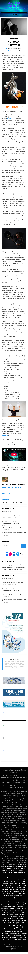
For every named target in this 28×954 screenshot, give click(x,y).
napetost (8, 469)
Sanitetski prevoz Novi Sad (12, 812)
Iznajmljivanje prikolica (18, 845)
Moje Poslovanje (18, 775)
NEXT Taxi (14, 826)
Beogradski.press (14, 948)
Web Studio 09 (23, 777)
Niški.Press (4, 944)
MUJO (23, 833)
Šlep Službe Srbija (16, 839)
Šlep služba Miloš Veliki (15, 853)
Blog (8, 465)
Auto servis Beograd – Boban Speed (16, 858)
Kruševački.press (12, 944)
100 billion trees (18, 787)
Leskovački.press (18, 946)
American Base (5, 784)
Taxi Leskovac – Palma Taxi (18, 824)
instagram (22, 467)
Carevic (11, 847)
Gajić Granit (22, 826)
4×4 (23, 835)
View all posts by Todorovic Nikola (11, 487)
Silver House (4, 847)
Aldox (9, 826)
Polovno (17, 777)
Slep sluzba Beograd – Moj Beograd (11, 835)
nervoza (13, 469)
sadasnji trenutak (19, 469)
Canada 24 (12, 784)
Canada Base (19, 784)
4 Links (4, 786)
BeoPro (8, 830)
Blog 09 (12, 779)
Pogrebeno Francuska (9, 820)
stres (3, 471)
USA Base (23, 782)
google (12, 467)
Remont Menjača (18, 799)
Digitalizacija (6, 779)
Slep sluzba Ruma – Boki (10, 849)
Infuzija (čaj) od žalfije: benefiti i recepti (11, 528)
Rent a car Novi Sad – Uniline (14, 805)
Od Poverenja (10, 777)
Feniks (3, 830)
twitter (7, 471)
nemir (9, 118)
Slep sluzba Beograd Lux (15, 837)
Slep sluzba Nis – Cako (8, 803)
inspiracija (17, 467)
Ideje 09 (17, 779)
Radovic (9, 833)
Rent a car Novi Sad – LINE (10, 860)
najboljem (5, 435)
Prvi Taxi (4, 826)
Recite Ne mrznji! (14, 4)
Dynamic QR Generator (19, 786)
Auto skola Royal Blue (21, 847)
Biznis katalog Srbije (8, 775)
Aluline (11, 831)
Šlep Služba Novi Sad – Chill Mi (15, 806)
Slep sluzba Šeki (17, 843)
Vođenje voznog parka (7, 511)
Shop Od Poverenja (17, 780)
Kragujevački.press (21, 944)
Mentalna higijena (14, 465)
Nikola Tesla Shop (9, 787)
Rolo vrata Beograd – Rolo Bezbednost (16, 818)
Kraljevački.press (9, 946)
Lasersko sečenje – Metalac (17, 828)
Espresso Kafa (17, 833)
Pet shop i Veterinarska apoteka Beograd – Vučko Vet (14, 808)
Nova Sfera (5, 828)
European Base (16, 782)
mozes (4, 469)
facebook (8, 467)
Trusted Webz (10, 786)
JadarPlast (9, 799)
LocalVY (25, 784)
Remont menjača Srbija (20, 801)
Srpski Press (9, 780)
